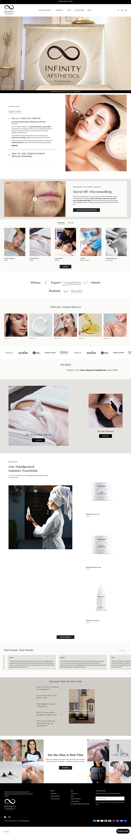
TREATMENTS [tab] (61, 223)
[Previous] (119, 651)
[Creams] (40, 325)
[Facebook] (5, 817)
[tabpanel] (65, 248)
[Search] (118, 10)
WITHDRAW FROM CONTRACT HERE (80, 804)
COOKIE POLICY (75, 801)
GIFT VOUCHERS (55, 796)
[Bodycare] (115, 325)
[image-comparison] (35, 199)
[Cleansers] (65, 325)
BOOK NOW (82, 718)
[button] (126, 10)
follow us (65, 768)
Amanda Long (25, 821)
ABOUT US (53, 794)
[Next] (125, 651)
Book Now (38, 440)
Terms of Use (115, 802)
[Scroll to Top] (128, 826)
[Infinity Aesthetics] (9, 10)
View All (65, 267)
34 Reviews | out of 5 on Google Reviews (69, 91)
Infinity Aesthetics (12, 821)
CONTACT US (74, 794)
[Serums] (90, 325)
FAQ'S (72, 796)
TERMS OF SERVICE (76, 799)
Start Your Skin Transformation (86, 210)
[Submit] (122, 798)
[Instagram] (9, 817)
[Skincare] (15, 325)
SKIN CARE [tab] (71, 223)
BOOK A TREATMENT (65, 637)
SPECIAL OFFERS (55, 799)
